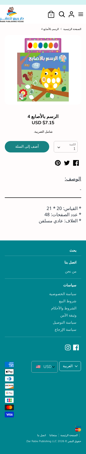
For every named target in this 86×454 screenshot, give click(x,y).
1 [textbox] (74, 148)
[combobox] (66, 146)
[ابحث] (62, 12)
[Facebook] (76, 347)
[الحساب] (71, 12)
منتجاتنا (53, 435)
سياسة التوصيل (64, 322)
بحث (73, 250)
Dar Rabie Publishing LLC (42, 441)
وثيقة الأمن (68, 315)
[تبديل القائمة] (81, 14)
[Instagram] (68, 347)
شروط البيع (67, 301)
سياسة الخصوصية (62, 294)
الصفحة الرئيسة (69, 435)
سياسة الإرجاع (65, 329)
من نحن (70, 271)
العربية (68, 366)
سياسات (69, 285)
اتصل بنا (70, 262)
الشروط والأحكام (63, 308)
